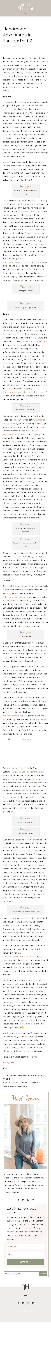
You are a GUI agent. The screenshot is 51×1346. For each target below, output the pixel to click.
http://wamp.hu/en (27, 211)
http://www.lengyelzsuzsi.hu (16, 262)
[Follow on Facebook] (18, 1200)
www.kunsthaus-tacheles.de (34, 341)
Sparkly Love (20, 47)
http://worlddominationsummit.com (19, 956)
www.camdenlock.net (12, 716)
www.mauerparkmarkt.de (14, 434)
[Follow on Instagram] (28, 1200)
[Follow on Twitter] (23, 1200)
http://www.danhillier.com (15, 597)
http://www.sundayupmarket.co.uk (28, 772)
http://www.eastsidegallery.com (17, 392)
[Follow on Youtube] (33, 1200)
